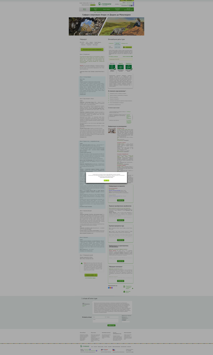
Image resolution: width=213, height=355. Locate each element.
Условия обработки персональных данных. (106, 177)
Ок (106, 180)
